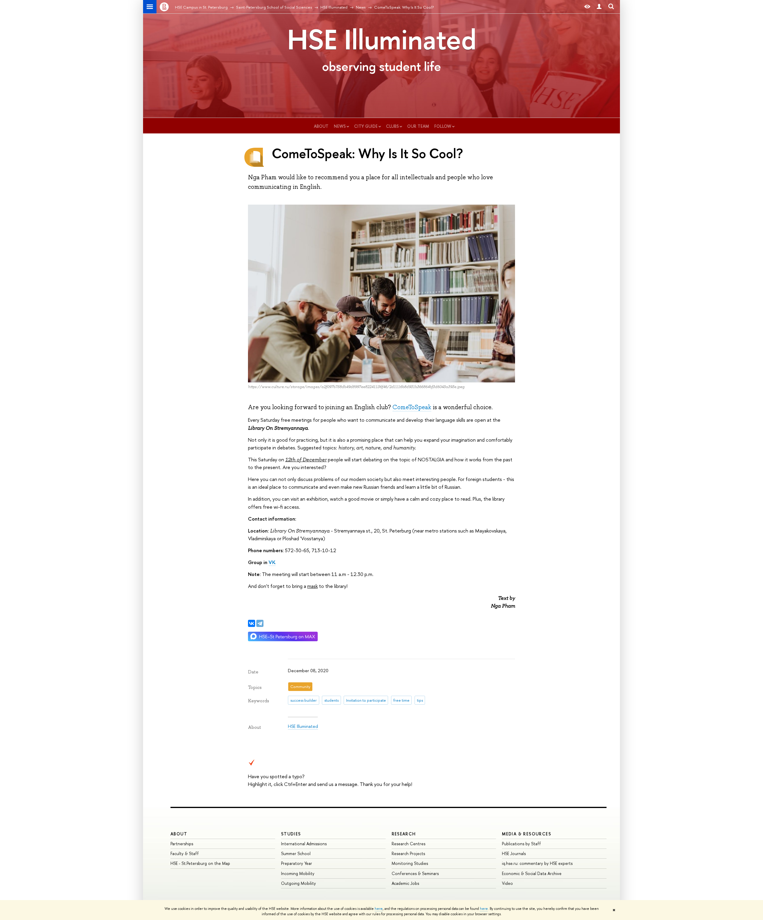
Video (507, 883)
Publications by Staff (521, 843)
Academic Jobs (405, 883)
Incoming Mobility (297, 873)
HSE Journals (514, 853)
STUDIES (291, 834)
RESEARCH (404, 834)
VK (272, 562)
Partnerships (181, 843)
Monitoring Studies (410, 863)
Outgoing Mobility (298, 883)
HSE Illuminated (381, 39)
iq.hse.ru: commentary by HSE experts (537, 863)
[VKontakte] (251, 623)
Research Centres (408, 843)
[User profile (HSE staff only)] (599, 6)
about (321, 126)
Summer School (296, 853)
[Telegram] (259, 623)
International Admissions (304, 843)
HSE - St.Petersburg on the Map (200, 863)
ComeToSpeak (412, 407)
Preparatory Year (296, 863)
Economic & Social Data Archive (532, 873)
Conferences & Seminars (415, 873)
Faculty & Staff (184, 853)
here (379, 908)
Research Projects (408, 853)
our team (418, 126)
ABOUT (178, 834)
